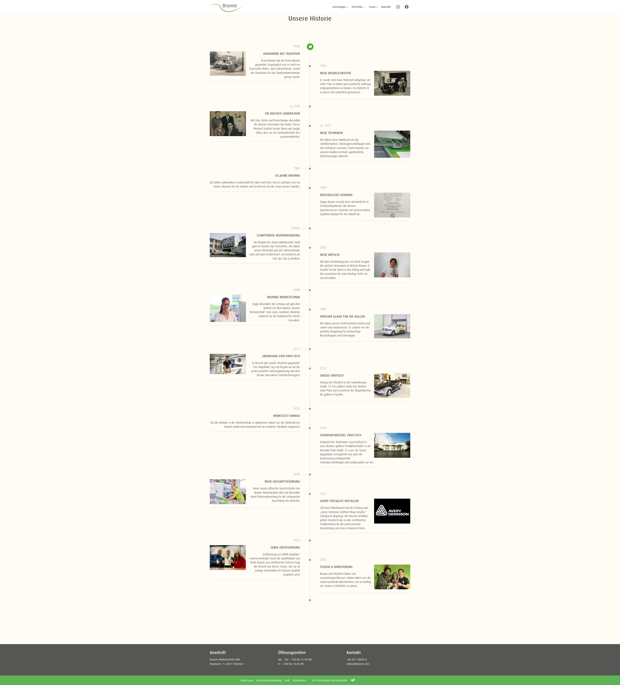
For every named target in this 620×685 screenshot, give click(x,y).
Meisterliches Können (336, 195)
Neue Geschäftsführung (282, 481)
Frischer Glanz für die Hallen (342, 316)
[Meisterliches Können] (392, 205)
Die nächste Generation (282, 113)
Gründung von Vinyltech (281, 356)
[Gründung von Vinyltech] (228, 364)
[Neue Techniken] (392, 144)
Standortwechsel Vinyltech (340, 435)
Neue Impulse (330, 255)
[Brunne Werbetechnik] (228, 308)
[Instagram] (398, 7)
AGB (287, 680)
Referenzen (299, 680)
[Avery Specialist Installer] (392, 511)
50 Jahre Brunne (287, 175)
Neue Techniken (331, 133)
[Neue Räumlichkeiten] (392, 83)
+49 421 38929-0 (357, 659)
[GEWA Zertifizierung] (228, 557)
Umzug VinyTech (331, 375)
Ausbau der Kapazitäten (282, 607)
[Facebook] (406, 7)
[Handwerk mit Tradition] (228, 63)
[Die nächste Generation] (228, 123)
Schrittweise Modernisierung (278, 235)
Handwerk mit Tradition (281, 54)
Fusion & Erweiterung (336, 567)
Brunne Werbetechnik (283, 297)
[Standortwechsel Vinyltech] (392, 445)
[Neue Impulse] (392, 264)
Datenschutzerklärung (269, 680)
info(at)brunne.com (358, 663)
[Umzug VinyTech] (392, 385)
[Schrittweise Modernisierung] (228, 245)
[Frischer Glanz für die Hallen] (392, 326)
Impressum (247, 680)
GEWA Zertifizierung (285, 547)
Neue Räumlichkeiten (335, 73)
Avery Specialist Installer (339, 501)
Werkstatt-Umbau (286, 416)
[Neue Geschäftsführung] (228, 491)
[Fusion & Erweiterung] (392, 577)
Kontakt (386, 6)
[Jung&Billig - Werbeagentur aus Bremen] (352, 680)
